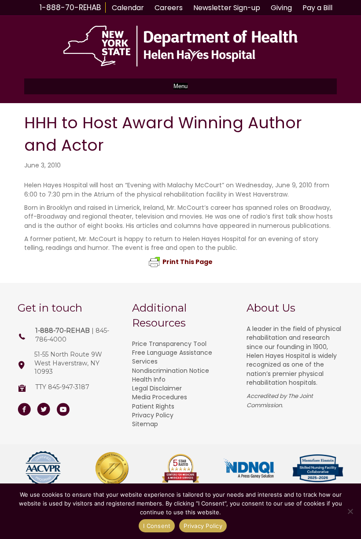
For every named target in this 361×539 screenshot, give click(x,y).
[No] (350, 511)
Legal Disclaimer (157, 388)
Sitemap (145, 424)
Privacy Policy (152, 415)
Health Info (149, 379)
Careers (169, 8)
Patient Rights (153, 406)
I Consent (156, 525)
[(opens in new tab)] (43, 467)
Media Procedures (159, 397)
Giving (281, 8)
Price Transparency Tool (169, 343)
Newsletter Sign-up (226, 8)
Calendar (128, 8)
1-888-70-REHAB (70, 7)
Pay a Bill (317, 8)
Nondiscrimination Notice (170, 370)
